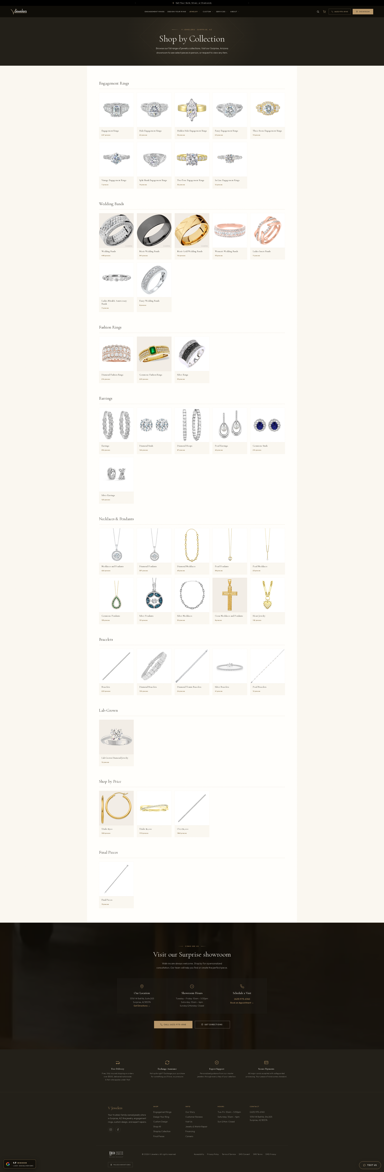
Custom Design (160, 1121)
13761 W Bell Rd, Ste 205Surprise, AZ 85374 (263, 1118)
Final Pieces (158, 1136)
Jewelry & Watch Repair (196, 1126)
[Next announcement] (249, 3)
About (233, 11)
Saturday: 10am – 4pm (229, 1116)
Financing (190, 1131)
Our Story (190, 1112)
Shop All (157, 1126)
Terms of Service (229, 1154)
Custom (207, 11)
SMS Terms (257, 1154)
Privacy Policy (213, 1154)
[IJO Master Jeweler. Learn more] (116, 1154)
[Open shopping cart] (324, 11)
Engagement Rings (155, 11)
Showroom (364, 12)
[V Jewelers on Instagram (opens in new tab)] (110, 1129)
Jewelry (193, 11)
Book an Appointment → (242, 1002)
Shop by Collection (162, 1131)
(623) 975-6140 (242, 998)
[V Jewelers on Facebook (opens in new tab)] (118, 1129)
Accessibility (199, 1154)
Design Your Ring (177, 11)
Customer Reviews (193, 1116)
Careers (197, 1136)
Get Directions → (142, 1005)
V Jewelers (115, 1108)
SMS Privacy (271, 1154)
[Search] (318, 12)
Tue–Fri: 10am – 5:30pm (229, 1112)
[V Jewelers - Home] (19, 12)
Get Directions (212, 1025)
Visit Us (188, 1121)
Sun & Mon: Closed (226, 1121)
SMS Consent (244, 1154)
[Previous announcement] (135, 3)
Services (220, 11)
